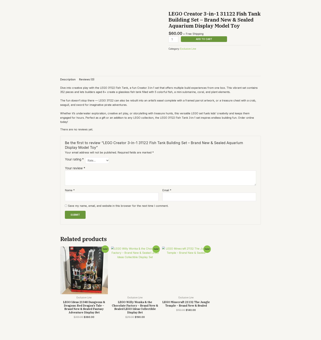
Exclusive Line (188, 48)
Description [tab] (68, 79)
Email (166, 190)
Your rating (74, 159)
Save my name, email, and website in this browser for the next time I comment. (118, 205)
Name (70, 190)
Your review (75, 168)
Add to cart (204, 39)
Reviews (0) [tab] (86, 79)
